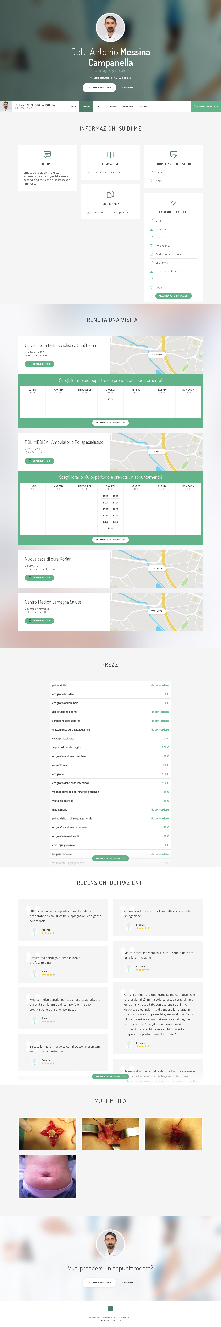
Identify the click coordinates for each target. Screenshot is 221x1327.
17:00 (110, 399)
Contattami (127, 87)
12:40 (115, 515)
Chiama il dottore (41, 364)
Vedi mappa (156, 354)
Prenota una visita (208, 106)
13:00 (105, 521)
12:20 (105, 515)
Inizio (73, 106)
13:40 (110, 528)
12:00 (115, 508)
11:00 (105, 502)
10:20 (105, 496)
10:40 (115, 496)
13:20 (115, 521)
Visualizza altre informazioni (173, 295)
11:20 (115, 502)
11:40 (105, 508)
